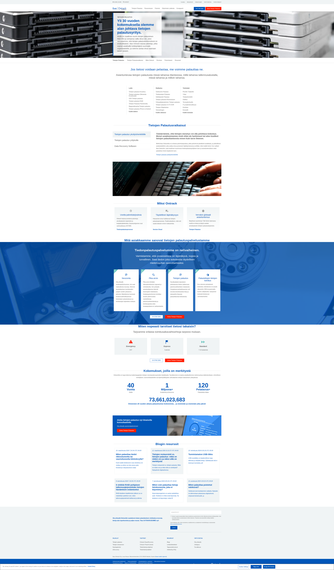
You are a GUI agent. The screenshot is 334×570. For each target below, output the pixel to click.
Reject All (256, 566)
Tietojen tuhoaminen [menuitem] (118, 544)
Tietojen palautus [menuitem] (117, 542)
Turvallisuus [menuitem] (197, 547)
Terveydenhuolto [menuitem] (188, 102)
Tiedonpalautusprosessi (125, 229)
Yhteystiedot (217, 2)
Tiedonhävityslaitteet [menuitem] (145, 549)
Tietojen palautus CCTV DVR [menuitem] (165, 105)
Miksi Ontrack (150, 60)
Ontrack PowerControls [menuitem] (146, 544)
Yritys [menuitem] (184, 94)
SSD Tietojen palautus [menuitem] (136, 98)
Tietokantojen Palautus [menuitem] (163, 94)
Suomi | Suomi (118, 2)
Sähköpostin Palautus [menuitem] (162, 97)
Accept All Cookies (269, 566)
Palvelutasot (168, 60)
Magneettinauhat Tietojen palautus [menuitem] (139, 106)
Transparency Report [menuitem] (118, 563)
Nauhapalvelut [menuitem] (117, 547)
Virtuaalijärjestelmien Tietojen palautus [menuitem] (168, 102)
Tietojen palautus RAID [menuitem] (136, 101)
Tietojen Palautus (195, 229)
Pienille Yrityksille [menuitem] (188, 91)
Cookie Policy (91, 566)
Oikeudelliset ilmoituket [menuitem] (159, 561)
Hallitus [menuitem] (185, 99)
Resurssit (190, 2)
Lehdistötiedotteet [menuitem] (172, 544)
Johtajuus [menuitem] (197, 544)
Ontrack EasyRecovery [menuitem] (146, 542)
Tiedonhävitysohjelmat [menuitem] (146, 547)
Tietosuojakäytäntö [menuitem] (132, 561)
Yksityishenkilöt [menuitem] (187, 97)
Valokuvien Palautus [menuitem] (162, 91)
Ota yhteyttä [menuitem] (197, 542)
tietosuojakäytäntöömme (176, 524)
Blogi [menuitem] (168, 542)
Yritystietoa (207, 2)
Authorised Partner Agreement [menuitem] (145, 563)
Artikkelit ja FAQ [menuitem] (171, 549)
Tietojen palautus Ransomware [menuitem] (165, 99)
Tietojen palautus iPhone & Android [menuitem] (140, 109)
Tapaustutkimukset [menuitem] (172, 547)
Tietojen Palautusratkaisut (135, 60)
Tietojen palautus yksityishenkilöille (167, 154)
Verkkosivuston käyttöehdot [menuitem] (119, 561)
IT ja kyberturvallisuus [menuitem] (189, 105)
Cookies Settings (243, 566)
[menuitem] (133, 111)
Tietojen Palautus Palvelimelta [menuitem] (138, 103)
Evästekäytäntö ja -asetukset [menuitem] (145, 561)
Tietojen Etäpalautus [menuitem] (162, 107)
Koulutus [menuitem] (185, 107)
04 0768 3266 (156, 316)
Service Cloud (157, 229)
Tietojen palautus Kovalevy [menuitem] (137, 91)
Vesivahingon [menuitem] (160, 110)
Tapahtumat (198, 2)
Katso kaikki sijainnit (160, 556)
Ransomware (148, 8)
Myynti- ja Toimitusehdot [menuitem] (130, 563)
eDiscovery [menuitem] (116, 549)
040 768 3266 (199, 8)
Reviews (159, 60)
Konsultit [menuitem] (185, 110)
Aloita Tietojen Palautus (213, 8)
